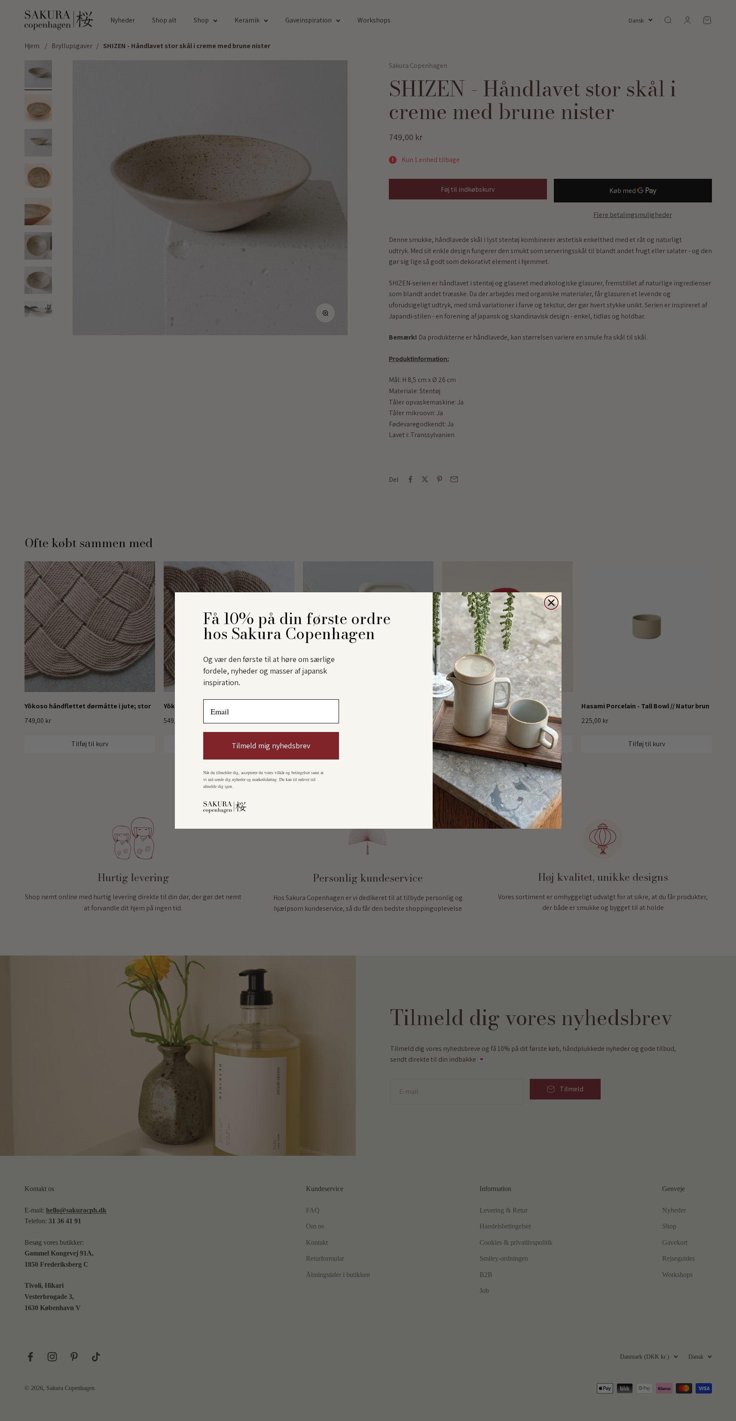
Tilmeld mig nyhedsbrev (271, 745)
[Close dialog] (551, 602)
